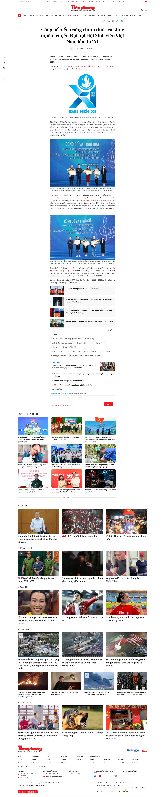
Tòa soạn (111, 1)
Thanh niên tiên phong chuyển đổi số (69, 380)
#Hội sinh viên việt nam (84, 343)
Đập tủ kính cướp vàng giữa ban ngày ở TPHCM (36, 580)
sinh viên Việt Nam (99, 130)
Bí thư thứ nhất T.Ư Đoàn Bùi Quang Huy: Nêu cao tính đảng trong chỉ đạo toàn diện (89, 300)
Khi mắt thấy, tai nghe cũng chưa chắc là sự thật (100, 491)
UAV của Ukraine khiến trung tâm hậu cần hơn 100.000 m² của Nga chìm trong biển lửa (31, 694)
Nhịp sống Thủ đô (23, 766)
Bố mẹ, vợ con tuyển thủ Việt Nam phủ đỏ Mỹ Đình (125, 619)
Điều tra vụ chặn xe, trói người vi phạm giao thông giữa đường (82, 580)
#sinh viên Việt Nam (92, 356)
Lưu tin (4, 68)
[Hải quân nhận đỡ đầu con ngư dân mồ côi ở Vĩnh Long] (66, 426)
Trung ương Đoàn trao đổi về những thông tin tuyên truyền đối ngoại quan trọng (32, 439)
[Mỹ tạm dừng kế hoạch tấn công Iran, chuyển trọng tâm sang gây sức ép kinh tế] (126, 644)
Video (139, 15)
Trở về (4, 79)
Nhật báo (35, 756)
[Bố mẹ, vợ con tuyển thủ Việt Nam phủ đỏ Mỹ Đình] (126, 602)
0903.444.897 (75, 773)
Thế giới (61, 15)
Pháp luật (76, 15)
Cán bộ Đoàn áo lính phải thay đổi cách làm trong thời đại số (31, 491)
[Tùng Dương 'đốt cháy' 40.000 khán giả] (82, 602)
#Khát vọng (55, 347)
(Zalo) (57, 773)
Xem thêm (145, 15)
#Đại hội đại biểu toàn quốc (61, 343)
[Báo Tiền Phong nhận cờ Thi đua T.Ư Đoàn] (57, 290)
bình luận (117, 21)
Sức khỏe (54, 15)
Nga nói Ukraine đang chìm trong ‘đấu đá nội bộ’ (64, 693)
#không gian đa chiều (59, 356)
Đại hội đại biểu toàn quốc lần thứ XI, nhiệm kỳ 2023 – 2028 (91, 66)
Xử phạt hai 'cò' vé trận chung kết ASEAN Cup (123, 580)
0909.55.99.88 (50, 773)
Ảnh (48, 756)
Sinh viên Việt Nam (87, 1)
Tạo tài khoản (66, 394)
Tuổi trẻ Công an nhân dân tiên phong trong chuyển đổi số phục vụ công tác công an (84, 375)
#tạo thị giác (106, 351)
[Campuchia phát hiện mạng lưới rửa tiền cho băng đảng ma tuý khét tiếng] (132, 681)
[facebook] (142, 1)
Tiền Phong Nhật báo (71, 1)
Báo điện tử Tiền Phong (83, 8)
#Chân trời (100, 343)
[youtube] (146, 1)
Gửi (108, 404)
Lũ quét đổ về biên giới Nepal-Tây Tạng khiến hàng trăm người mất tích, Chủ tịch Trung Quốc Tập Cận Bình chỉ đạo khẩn (38, 664)
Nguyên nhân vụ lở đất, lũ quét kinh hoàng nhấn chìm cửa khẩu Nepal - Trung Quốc (82, 662)
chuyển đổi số (76, 198)
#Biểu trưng (89, 339)
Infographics (94, 756)
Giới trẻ (68, 15)
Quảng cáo (120, 1)
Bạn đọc (106, 763)
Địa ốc (47, 15)
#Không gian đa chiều (73, 339)
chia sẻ (104, 21)
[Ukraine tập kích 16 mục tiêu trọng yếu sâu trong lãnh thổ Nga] (99, 681)
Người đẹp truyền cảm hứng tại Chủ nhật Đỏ (74, 385)
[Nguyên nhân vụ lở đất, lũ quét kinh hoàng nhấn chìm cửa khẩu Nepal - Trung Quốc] (82, 644)
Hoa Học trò (100, 1)
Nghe (4, 58)
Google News (122, 21)
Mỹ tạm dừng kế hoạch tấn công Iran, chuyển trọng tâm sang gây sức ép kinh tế (125, 662)
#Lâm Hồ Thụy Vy (69, 347)
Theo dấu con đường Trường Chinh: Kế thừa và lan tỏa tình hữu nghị (65, 491)
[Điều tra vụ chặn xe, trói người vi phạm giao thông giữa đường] (82, 563)
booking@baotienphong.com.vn (54, 776)
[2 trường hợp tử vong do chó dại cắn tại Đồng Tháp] (82, 717)
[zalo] (110, 776)
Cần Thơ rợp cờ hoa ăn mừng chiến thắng (126, 537)
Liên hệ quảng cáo (50, 771)
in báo (113, 21)
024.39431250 (24, 778)
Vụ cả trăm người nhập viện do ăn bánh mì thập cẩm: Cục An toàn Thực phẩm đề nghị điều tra (38, 735)
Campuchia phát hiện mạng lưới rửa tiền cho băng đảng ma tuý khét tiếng (132, 693)
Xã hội (25, 15)
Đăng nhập (54, 394)
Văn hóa (103, 15)
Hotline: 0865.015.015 (54, 1)
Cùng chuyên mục (28, 413)
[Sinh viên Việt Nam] (133, 750)
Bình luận (4, 74)
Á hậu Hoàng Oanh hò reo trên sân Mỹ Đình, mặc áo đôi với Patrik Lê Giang (38, 620)
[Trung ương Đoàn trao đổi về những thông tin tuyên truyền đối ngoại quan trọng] (33, 426)
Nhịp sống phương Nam (39, 766)
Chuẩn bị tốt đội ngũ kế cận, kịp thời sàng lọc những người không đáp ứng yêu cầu (37, 538)
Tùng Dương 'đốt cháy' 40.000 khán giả (82, 619)
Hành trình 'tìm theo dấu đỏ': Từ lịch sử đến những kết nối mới (65, 465)
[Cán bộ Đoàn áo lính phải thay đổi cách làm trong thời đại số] (33, 478)
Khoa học (125, 15)
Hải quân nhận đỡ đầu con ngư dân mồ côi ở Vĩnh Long (65, 438)
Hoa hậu (132, 15)
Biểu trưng (54, 195)
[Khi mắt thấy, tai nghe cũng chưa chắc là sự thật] (100, 478)
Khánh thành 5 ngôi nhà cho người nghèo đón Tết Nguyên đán (89, 321)
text (108, 21)
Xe (98, 15)
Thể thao (84, 15)
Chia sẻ (4, 63)
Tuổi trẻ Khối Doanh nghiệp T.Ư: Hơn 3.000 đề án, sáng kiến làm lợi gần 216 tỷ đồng (89, 311)
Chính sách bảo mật (130, 771)
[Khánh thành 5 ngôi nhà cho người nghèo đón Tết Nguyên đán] (57, 323)
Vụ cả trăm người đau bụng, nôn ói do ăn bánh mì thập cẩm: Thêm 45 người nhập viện (125, 735)
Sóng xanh (39, 15)
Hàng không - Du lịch (124, 763)
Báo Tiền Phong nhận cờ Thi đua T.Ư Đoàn (82, 288)
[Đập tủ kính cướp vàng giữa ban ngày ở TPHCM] (38, 563)
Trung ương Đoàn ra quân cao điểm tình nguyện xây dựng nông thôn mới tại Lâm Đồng (100, 439)
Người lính (92, 15)
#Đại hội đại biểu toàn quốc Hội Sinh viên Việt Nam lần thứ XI (74, 351)
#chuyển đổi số (76, 356)
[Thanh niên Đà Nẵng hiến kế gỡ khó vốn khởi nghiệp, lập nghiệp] (100, 453)
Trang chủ (19, 15)
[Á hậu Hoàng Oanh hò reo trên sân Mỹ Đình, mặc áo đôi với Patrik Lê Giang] (38, 602)
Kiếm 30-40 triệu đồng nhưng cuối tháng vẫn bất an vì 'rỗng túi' (32, 465)
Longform (79, 756)
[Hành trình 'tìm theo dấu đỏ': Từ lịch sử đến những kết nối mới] (66, 453)
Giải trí (110, 15)
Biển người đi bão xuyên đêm (82, 535)
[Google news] (116, 776)
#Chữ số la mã (56, 339)
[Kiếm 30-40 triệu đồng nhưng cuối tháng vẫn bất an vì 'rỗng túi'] (33, 453)
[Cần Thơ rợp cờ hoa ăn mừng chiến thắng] (126, 521)
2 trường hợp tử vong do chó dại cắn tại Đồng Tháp (82, 734)
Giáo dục (117, 15)
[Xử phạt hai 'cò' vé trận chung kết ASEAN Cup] (126, 563)
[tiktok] (106, 776)
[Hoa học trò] (144, 750)
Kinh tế (32, 15)
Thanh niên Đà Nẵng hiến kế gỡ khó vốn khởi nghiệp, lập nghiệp (99, 465)
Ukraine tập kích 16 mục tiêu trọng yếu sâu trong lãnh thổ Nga (98, 693)
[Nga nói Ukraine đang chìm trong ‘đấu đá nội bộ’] (66, 681)
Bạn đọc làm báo (29, 792)
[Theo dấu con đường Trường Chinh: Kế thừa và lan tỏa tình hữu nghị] (66, 478)
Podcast (64, 756)
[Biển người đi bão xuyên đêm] (82, 521)
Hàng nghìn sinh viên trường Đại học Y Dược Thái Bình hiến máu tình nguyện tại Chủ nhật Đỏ (74, 366)
